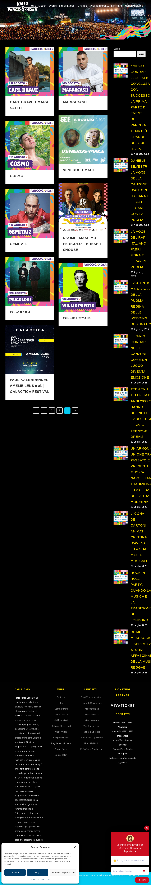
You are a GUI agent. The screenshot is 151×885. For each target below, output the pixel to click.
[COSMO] (29, 145)
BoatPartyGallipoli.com (92, 737)
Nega (37, 872)
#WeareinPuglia (92, 714)
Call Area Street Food (61, 726)
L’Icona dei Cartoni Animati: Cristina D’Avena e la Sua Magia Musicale (139, 537)
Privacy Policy (45, 879)
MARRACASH (75, 102)
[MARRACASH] (83, 71)
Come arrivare (61, 709)
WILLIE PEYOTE (77, 318)
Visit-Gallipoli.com (91, 726)
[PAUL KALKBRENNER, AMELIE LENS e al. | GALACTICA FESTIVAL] (29, 349)
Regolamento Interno (61, 743)
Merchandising (92, 709)
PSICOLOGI (20, 312)
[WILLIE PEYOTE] (83, 287)
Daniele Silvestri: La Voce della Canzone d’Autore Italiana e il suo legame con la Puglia (140, 190)
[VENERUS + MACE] (83, 139)
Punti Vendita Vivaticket (91, 697)
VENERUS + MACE (79, 170)
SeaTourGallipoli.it (91, 732)
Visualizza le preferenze (62, 872)
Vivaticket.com (92, 720)
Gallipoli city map (61, 737)
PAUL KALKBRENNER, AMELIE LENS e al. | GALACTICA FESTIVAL (30, 386)
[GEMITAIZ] (29, 213)
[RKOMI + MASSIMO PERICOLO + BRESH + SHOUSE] (83, 207)
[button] (74, 847)
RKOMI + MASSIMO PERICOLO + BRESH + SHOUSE (82, 244)
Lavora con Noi (61, 714)
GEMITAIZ (18, 244)
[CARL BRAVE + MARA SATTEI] (29, 71)
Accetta (15, 872)
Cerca (117, 48)
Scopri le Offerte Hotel (92, 703)
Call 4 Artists (61, 732)
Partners (61, 697)
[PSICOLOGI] (29, 281)
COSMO (16, 176)
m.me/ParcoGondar (122, 740)
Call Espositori (61, 720)
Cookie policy (34, 879)
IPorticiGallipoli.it (92, 743)
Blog (61, 703)
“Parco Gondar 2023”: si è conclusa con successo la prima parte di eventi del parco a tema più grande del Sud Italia (140, 107)
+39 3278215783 (124, 722)
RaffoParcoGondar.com (91, 749)
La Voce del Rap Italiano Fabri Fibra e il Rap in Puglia (138, 249)
